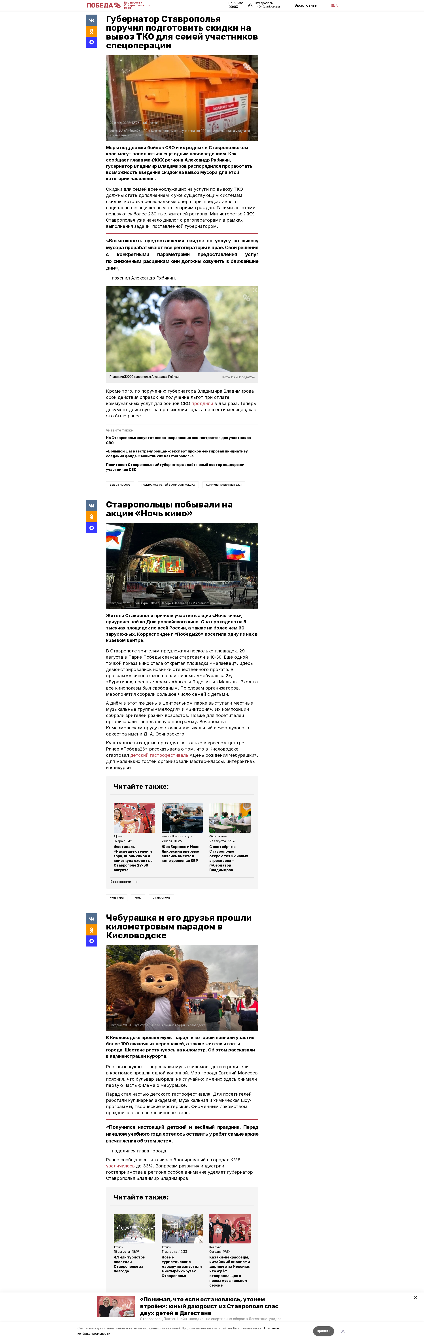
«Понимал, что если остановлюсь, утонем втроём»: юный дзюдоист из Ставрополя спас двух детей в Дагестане (209, 1306)
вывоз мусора (120, 485)
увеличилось (121, 1166)
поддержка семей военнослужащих (168, 485)
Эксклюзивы (305, 5)
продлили (202, 403)
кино (138, 897)
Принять (324, 1331)
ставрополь (161, 897)
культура (117, 897)
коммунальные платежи (224, 485)
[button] (116, 1306)
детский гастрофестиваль (159, 755)
